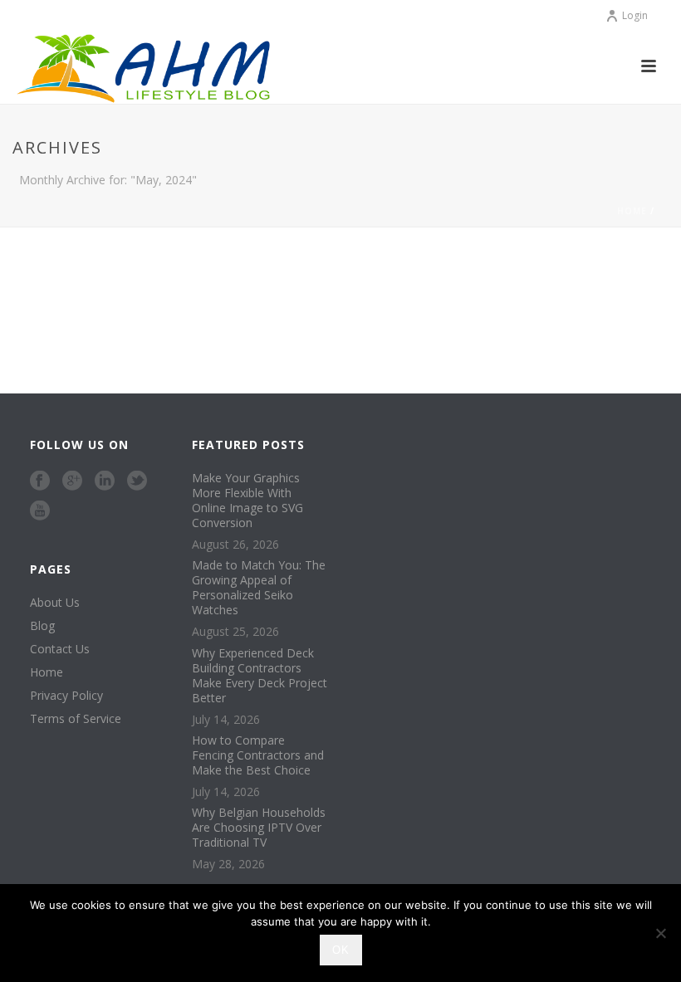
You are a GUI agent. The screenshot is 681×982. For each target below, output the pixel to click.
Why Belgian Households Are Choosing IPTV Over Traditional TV (259, 827)
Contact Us (60, 649)
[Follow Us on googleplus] (72, 481)
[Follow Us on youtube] (40, 511)
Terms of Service (75, 718)
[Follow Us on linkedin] (105, 481)
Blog (42, 625)
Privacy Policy (66, 695)
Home (632, 211)
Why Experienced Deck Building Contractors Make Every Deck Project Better (259, 676)
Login (635, 15)
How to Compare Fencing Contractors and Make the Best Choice (258, 755)
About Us (55, 602)
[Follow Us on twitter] (137, 481)
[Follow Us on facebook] (40, 481)
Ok (341, 950)
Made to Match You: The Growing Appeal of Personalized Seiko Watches (259, 588)
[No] (660, 933)
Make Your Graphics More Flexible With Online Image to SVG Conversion (247, 500)
